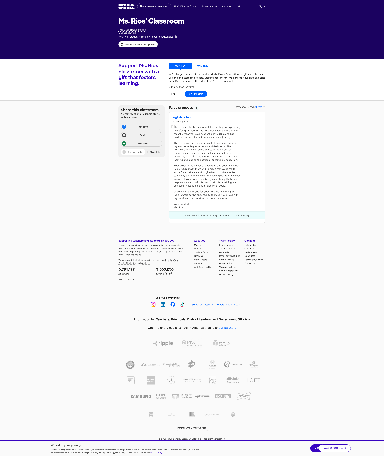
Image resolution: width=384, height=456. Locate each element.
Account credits (227, 248)
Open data (249, 256)
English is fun (181, 117)
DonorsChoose (126, 6)
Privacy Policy (156, 452)
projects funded (165, 271)
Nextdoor (143, 143)
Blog (254, 252)
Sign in (262, 6)
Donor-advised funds (229, 256)
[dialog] (192, 448)
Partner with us (209, 6)
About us (226, 6)
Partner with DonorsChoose (192, 427)
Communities (250, 248)
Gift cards (224, 252)
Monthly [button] (180, 65)
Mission (197, 245)
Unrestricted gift (227, 274)
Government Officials (234, 319)
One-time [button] (202, 65)
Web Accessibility (202, 267)
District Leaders (199, 319)
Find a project (226, 245)
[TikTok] (182, 304)
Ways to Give (227, 240)
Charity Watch (172, 260)
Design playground (253, 259)
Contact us (249, 263)
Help (239, 6)
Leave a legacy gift (228, 270)
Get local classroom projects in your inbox (216, 304)
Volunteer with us (227, 267)
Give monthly (225, 263)
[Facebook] (172, 304)
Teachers (162, 319)
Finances (198, 256)
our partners (227, 328)
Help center (250, 245)
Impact (197, 248)
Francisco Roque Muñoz (132, 29)
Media (247, 252)
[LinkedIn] (163, 304)
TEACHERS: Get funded (185, 6)
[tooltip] (175, 36)
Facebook (143, 126)
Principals (178, 319)
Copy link (155, 152)
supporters (126, 271)
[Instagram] (153, 304)
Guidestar (146, 263)
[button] (138, 44)
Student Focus (201, 252)
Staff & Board (200, 259)
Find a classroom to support (154, 6)
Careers (198, 263)
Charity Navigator (127, 263)
